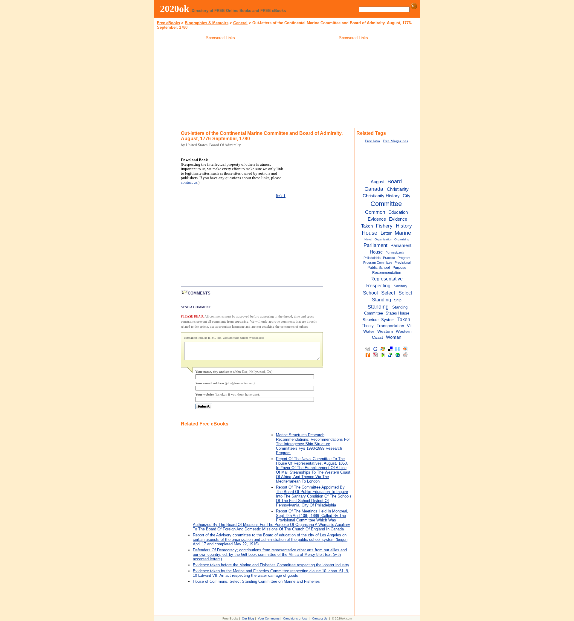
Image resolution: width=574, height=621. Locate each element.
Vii (409, 326)
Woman (393, 337)
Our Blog (248, 618)
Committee (386, 203)
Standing (378, 307)
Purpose (399, 268)
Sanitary (400, 286)
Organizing (401, 239)
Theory (368, 326)
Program (404, 258)
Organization (383, 239)
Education (398, 212)
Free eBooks (168, 23)
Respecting (378, 285)
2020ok (174, 8)
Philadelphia (372, 258)
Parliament (375, 245)
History (404, 226)
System (388, 320)
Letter (386, 233)
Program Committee (377, 262)
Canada (373, 189)
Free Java (372, 141)
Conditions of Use (295, 618)
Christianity (398, 189)
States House (397, 313)
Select (388, 293)
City (406, 195)
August (377, 181)
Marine (403, 233)
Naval (368, 239)
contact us (189, 182)
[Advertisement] (220, 85)
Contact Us (319, 618)
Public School (378, 268)
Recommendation (386, 273)
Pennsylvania (395, 252)
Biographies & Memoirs (206, 23)
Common (375, 212)
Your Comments (269, 618)
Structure (370, 320)
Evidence (377, 219)
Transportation (390, 326)
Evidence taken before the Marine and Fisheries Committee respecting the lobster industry (271, 565)
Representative (386, 278)
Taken (403, 319)
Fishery (384, 226)
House (369, 233)
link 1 (281, 196)
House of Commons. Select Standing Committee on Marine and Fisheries (256, 581)
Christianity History (381, 195)
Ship (398, 300)
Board (394, 181)
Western (385, 331)
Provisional (402, 262)
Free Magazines (395, 141)
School (370, 292)
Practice (389, 258)
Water (368, 331)
